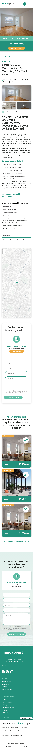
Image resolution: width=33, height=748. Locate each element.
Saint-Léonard (8, 39)
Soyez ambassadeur (7, 689)
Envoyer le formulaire (13, 397)
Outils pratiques (6, 681)
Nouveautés (5, 684)
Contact (4, 692)
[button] (17, 282)
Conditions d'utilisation (11, 392)
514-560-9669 (17, 351)
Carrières (4, 686)
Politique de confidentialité (17, 391)
